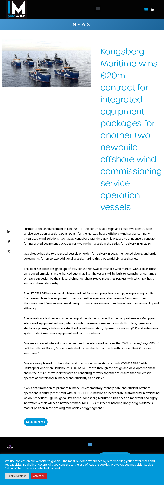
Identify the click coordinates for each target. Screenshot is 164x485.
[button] (97, 8)
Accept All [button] (39, 476)
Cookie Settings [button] (16, 476)
